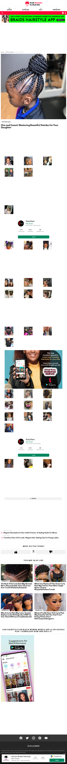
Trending (56, 10)
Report (34, 498)
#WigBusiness (5, 581)
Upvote (16, 552)
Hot (40, 10)
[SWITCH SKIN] (63, 13)
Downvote (51, 552)
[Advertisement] (33, 38)
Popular (25, 10)
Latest (9, 10)
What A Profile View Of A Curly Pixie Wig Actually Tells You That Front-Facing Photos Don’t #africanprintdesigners (49, 616)
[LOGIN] (65, 13)
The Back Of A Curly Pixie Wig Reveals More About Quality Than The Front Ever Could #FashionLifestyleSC (16, 586)
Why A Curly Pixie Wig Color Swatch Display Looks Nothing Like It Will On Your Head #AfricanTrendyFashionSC (16, 615)
